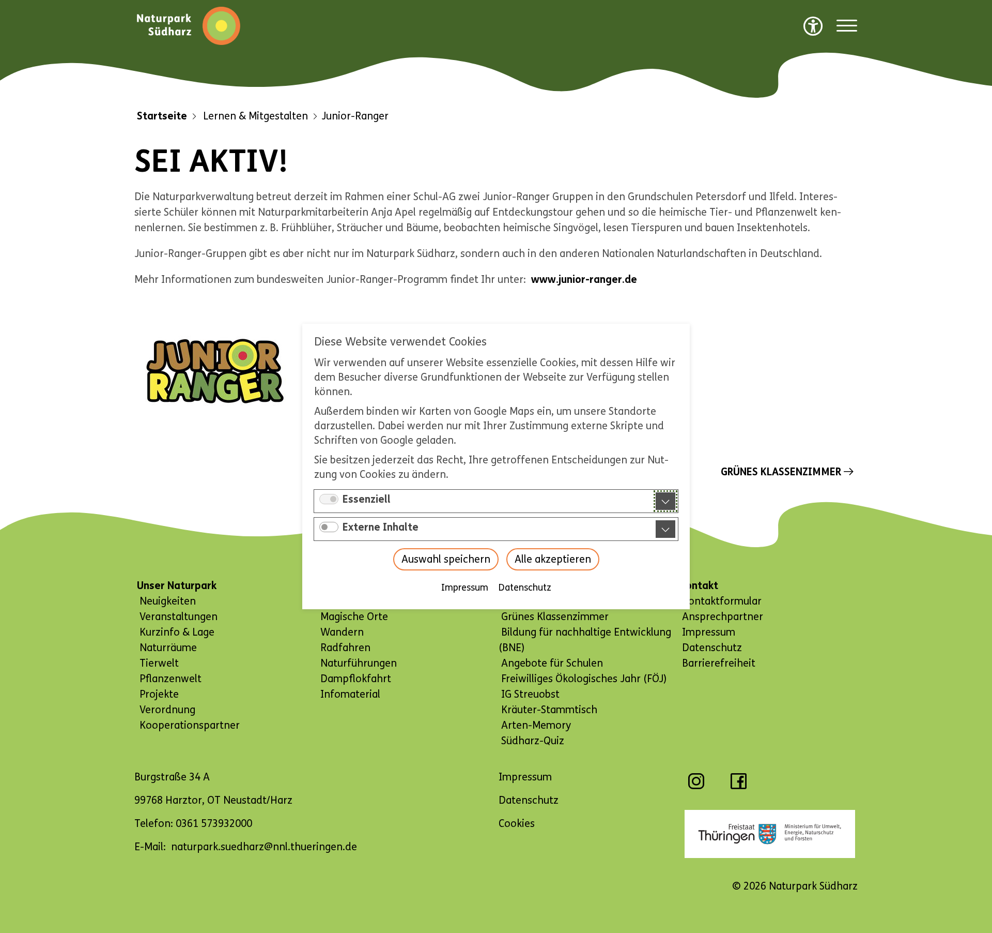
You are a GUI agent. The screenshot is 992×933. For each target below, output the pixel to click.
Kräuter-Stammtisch (549, 710)
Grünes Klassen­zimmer (781, 472)
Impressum (464, 587)
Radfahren (345, 648)
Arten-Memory (536, 725)
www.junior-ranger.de (584, 279)
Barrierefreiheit (718, 663)
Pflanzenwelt (171, 679)
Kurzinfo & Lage (177, 632)
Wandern (342, 632)
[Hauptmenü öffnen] (847, 26)
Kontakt (698, 586)
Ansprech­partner (722, 617)
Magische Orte (354, 617)
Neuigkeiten (168, 601)
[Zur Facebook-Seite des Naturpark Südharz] (738, 786)
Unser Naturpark (176, 586)
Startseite (162, 116)
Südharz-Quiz (532, 741)
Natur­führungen (358, 663)
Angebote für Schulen (552, 663)
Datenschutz (525, 587)
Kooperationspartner (190, 725)
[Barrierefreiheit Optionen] (813, 26)
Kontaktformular (722, 601)
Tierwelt (159, 663)
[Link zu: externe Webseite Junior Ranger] (214, 371)
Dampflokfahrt (355, 679)
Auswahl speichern (445, 559)
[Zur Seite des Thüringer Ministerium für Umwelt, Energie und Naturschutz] (770, 834)
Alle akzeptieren (553, 559)
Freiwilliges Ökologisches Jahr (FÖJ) (584, 679)
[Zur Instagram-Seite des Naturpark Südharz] (696, 786)
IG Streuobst (530, 694)
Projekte (159, 694)
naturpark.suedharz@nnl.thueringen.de (264, 847)
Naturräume (168, 648)
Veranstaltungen (179, 617)
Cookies (517, 824)
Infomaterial (350, 694)
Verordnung (167, 710)
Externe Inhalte (381, 527)
